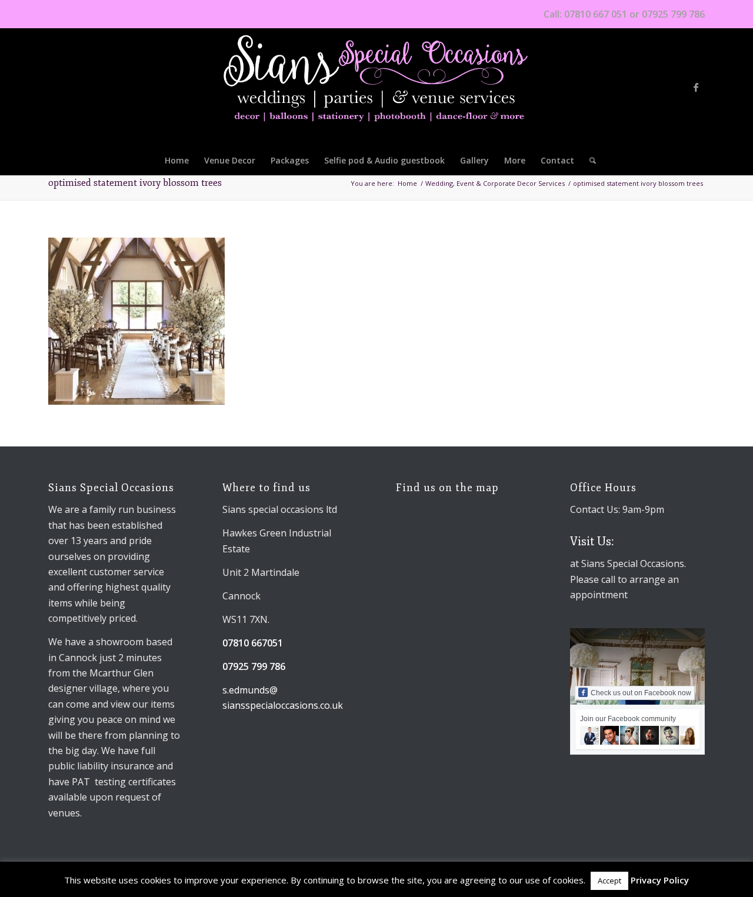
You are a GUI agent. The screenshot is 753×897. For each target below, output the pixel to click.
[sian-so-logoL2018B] (376, 87)
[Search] (589, 160)
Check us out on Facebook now (641, 693)
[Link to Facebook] (696, 87)
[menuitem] (176, 160)
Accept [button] (609, 880)
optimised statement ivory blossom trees (135, 183)
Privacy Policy (660, 880)
